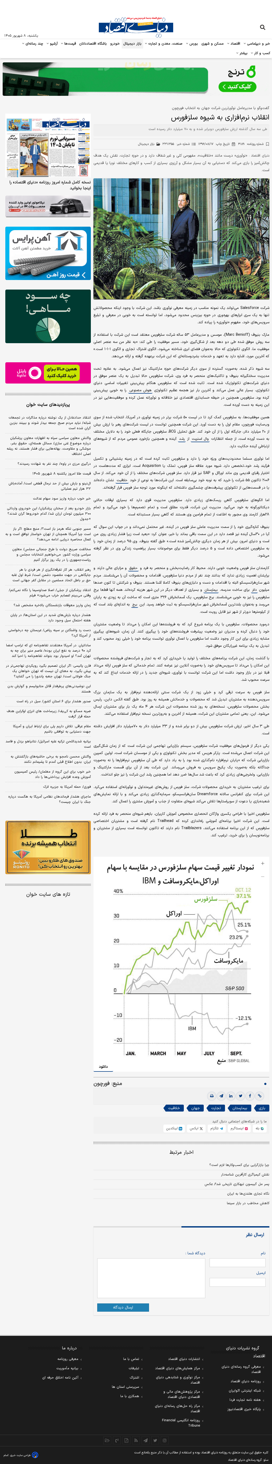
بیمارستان (211, 590)
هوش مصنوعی (140, 390)
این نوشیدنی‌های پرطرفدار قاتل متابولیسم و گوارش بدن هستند (49, 689)
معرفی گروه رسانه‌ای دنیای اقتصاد (241, 1369)
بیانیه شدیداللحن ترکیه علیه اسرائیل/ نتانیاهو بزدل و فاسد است (48, 744)
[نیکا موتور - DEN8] (48, 206)
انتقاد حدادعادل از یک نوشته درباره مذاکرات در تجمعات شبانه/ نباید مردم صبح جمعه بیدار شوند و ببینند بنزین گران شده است (49, 423)
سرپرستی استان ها (125, 1387)
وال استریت (200, 439)
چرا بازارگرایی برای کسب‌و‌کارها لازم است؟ (239, 1165)
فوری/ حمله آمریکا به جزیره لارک (67, 787)
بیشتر (243, 53)
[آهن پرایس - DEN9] (48, 253)
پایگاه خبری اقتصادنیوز (244, 1409)
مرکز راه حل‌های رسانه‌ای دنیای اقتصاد (177, 1408)
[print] (211, 1096)
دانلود (103, 1067)
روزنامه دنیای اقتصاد (246, 1381)
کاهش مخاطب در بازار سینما (248, 1203)
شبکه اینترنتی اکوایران (245, 1390)
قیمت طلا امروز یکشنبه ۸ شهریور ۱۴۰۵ (61, 473)
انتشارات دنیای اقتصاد (184, 1359)
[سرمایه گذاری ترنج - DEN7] (136, 79)
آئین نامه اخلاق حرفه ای (60, 1377)
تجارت (216, 1108)
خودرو (115, 43)
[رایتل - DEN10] (48, 373)
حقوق (133, 568)
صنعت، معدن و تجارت (165, 43)
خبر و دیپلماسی (258, 43)
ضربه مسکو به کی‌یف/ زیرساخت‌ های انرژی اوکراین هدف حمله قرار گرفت (49, 714)
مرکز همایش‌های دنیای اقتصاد (177, 1368)
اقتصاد (234, 43)
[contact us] (117, 1440)
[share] (126, 1440)
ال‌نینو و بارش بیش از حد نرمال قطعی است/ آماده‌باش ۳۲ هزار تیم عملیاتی (49, 486)
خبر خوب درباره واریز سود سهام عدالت (62, 498)
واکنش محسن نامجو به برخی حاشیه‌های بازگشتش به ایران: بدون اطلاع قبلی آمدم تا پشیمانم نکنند (51, 759)
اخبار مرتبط (181, 1152)
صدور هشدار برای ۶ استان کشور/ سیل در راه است (53, 701)
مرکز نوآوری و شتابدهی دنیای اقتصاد (178, 1380)
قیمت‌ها (69, 43)
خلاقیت (122, 480)
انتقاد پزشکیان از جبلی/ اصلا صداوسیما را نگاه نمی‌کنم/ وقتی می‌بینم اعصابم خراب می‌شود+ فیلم (50, 593)
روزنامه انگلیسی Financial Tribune (181, 1423)
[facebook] (250, 1096)
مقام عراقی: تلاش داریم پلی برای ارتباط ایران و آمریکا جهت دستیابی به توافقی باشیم (52, 729)
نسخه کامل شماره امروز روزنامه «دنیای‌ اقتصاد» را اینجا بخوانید (50, 185)
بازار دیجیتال (132, 43)
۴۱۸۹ (251, 144)
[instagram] (165, 1440)
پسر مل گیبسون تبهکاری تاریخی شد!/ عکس (237, 1184)
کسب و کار (261, 53)
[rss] (136, 1440)
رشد (182, 439)
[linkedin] (231, 1096)
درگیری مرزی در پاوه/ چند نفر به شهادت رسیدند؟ (54, 464)
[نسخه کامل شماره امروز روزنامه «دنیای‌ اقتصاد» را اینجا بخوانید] (48, 146)
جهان (195, 1108)
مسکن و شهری (212, 43)
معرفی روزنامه (67, 1359)
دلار (254, 590)
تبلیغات (134, 1368)
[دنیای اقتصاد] (136, 27)
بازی (262, 1108)
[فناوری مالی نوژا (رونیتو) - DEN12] (48, 847)
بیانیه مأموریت (67, 1368)
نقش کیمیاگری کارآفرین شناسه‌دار (245, 1174)
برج (134, 604)
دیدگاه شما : (195, 1253)
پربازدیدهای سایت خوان (48, 405)
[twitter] (240, 1096)
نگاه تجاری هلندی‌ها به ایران (248, 1193)
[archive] (107, 1440)
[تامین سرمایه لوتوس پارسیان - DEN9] (48, 316)
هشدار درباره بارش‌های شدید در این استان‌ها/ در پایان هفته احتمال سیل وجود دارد (50, 618)
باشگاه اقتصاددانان (93, 43)
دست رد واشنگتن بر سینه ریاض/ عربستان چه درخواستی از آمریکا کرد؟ (49, 633)
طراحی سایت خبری (20, 1455)
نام (263, 1253)
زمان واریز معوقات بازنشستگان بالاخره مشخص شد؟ (52, 605)
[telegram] (221, 1096)
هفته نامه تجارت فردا (245, 1400)
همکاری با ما (129, 1396)
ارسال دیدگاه (123, 1307)
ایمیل (261, 1273)
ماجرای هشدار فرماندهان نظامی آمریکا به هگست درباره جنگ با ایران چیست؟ (49, 799)
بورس (193, 43)
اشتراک (134, 1377)
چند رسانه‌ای (33, 43)
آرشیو (53, 43)
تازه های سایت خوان (48, 894)
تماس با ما (131, 1359)
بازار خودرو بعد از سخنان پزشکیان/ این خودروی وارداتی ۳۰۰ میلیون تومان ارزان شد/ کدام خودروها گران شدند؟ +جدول (49, 514)
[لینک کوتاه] (259, 1096)
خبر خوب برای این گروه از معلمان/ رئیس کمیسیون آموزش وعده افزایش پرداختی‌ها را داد (52, 774)
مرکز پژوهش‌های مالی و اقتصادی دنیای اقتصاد (181, 1394)
